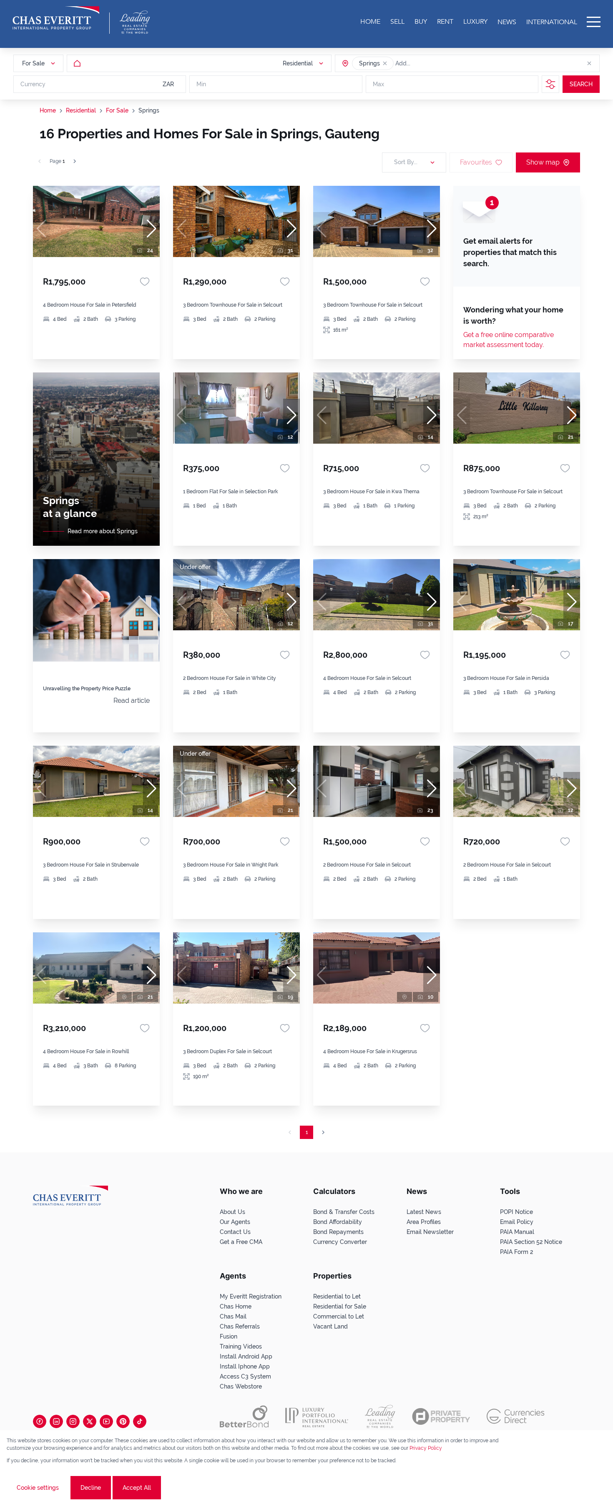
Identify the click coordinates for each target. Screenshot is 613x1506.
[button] (385, 63)
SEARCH (581, 84)
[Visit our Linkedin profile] (56, 1421)
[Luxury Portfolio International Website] (316, 1416)
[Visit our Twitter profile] (89, 1421)
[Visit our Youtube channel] (106, 1421)
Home (48, 110)
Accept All (137, 1487)
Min (201, 84)
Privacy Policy (426, 1448)
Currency (32, 84)
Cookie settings (38, 1487)
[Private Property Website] (441, 1416)
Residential (81, 110)
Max (378, 84)
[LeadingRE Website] (380, 1416)
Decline (90, 1487)
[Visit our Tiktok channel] (139, 1421)
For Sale (117, 110)
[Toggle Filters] (550, 84)
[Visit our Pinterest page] (123, 1421)
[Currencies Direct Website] (516, 1416)
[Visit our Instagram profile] (73, 1421)
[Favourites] (145, 282)
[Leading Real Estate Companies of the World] (135, 22)
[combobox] (427, 63)
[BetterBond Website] (244, 1416)
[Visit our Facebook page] (39, 1421)
